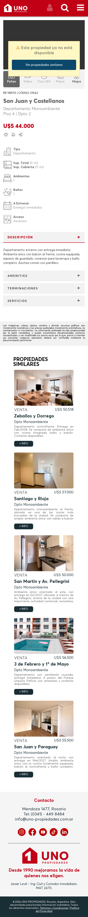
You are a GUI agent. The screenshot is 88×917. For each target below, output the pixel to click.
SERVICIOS (17, 301)
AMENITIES (17, 275)
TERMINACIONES (23, 288)
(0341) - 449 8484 (47, 814)
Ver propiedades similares (44, 64)
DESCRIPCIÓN (20, 237)
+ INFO (23, 443)
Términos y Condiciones (54, 908)
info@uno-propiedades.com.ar (44, 819)
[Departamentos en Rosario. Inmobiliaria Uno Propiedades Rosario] (20, 9)
